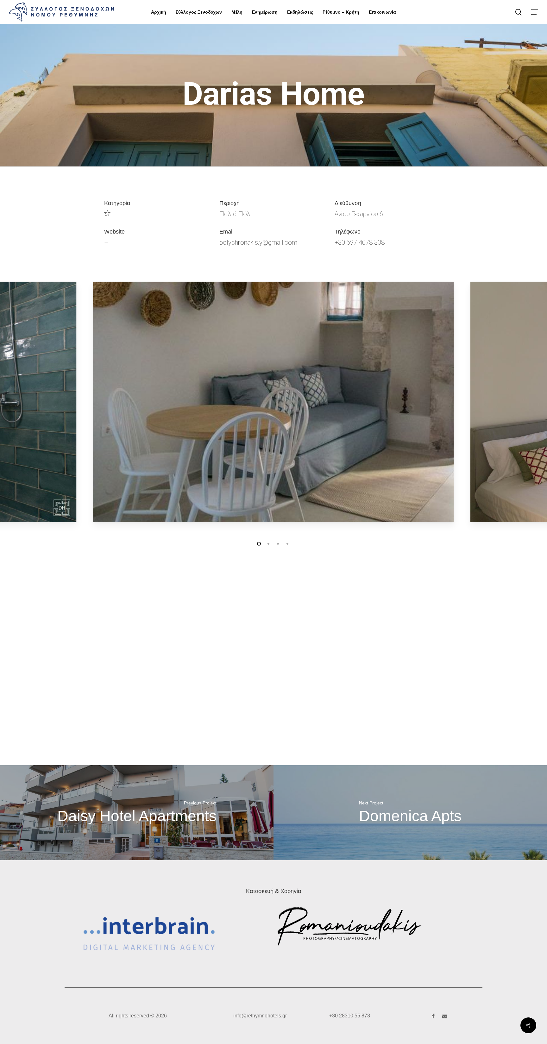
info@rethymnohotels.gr (260, 1015)
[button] (534, 12)
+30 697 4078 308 (360, 242)
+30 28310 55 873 (349, 1015)
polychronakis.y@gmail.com (258, 242)
